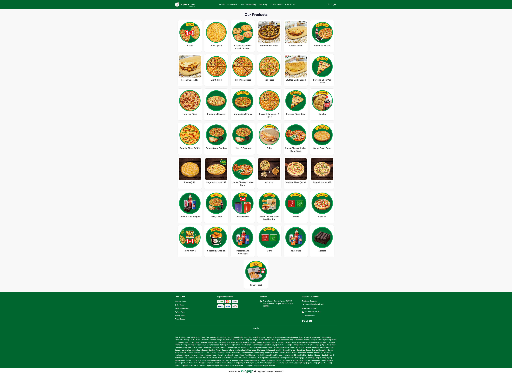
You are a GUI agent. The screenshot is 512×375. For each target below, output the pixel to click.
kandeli (278, 350)
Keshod (315, 350)
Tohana (281, 363)
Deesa (274, 342)
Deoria (307, 342)
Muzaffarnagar (276, 355)
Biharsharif (298, 340)
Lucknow (219, 353)
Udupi (303, 363)
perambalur (274, 358)
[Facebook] (303, 321)
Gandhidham (246, 345)
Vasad (196, 365)
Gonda (300, 345)
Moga (214, 355)
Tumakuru (289, 363)
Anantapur (277, 337)
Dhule (190, 345)
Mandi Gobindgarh (299, 353)
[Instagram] (307, 321)
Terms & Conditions (182, 308)
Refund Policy (180, 312)
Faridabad (215, 345)
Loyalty (256, 328)
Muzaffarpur (288, 355)
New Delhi (207, 358)
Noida (214, 358)
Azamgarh (316, 337)
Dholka (177, 345)
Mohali (220, 355)
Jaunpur (225, 350)
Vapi (183, 365)
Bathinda (205, 340)
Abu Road (191, 337)
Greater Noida (180, 347)
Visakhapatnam (223, 365)
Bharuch (245, 340)
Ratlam (235, 360)
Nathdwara (179, 358)
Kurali (213, 353)
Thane (275, 363)
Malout (275, 353)
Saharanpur (271, 360)
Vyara (246, 365)
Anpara (295, 337)
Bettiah (228, 340)
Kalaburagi (270, 350)
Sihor (191, 363)
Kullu (207, 353)
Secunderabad (327, 360)
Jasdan (212, 350)
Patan (245, 358)
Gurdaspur (198, 347)
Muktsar (252, 355)
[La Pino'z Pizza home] (195, 4)
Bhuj (291, 340)
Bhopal (274, 340)
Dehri (289, 342)
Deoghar (300, 342)
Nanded (324, 355)
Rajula (213, 360)
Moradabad (228, 355)
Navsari (199, 358)
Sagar (263, 360)
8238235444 (310, 315)
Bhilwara (267, 340)
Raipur (328, 358)
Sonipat (242, 363)
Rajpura (207, 360)
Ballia (329, 337)
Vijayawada (211, 365)
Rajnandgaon (198, 360)
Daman (259, 342)
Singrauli (210, 363)
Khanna (330, 350)
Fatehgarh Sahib (226, 345)
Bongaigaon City (181, 342)
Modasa (208, 355)
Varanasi (189, 365)
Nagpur (317, 355)
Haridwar (253, 347)
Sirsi (224, 363)
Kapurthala (301, 350)
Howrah (286, 347)
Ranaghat (221, 360)
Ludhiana (227, 353)
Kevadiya (322, 350)
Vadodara (327, 363)
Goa (288, 345)
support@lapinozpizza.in (314, 304)
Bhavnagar (253, 340)
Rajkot (188, 360)
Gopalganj (322, 345)
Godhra (294, 345)
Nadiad (310, 355)
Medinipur (179, 355)
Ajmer (230, 337)
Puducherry (308, 358)
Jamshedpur (203, 350)
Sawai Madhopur (313, 360)
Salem (279, 360)
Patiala (260, 358)
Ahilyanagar (211, 337)
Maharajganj (259, 353)
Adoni (198, 337)
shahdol (178, 363)
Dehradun (282, 342)
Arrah (301, 337)
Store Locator (233, 4)
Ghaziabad (281, 345)
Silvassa (202, 363)
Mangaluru (318, 353)
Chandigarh (212, 342)
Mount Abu (243, 355)
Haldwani (231, 347)
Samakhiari (287, 360)
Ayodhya (307, 337)
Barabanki (179, 340)
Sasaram (302, 360)
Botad (197, 342)
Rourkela (247, 360)
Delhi (294, 342)
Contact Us (290, 4)
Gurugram (207, 347)
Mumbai (260, 355)
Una (314, 363)
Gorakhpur (331, 345)
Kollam (197, 353)
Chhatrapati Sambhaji (234, 342)
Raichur (322, 358)
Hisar (270, 347)
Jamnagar (193, 350)
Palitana (229, 358)
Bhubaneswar (283, 340)
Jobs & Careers (276, 4)
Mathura (327, 353)
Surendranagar (266, 363)
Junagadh (253, 350)
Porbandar (290, 358)
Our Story (263, 4)
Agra (203, 337)
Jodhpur (238, 350)
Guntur (189, 347)
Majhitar (268, 353)
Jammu (185, 350)
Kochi (177, 353)
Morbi (236, 355)
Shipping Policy (180, 301)
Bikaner (306, 340)
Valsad (177, 365)
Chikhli (246, 342)
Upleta (319, 363)
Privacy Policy (180, 315)
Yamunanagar (262, 365)
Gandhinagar (258, 345)
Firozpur (237, 345)
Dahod (252, 342)
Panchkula (238, 358)
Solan (236, 363)
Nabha (303, 355)
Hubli (292, 347)
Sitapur (229, 363)
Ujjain (309, 363)
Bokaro (333, 340)
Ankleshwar (286, 337)
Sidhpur (185, 363)
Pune (316, 358)
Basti (192, 340)
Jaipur (322, 347)
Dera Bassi (315, 342)
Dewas (323, 342)
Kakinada (261, 350)
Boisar (327, 340)
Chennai (222, 342)
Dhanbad (330, 342)
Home (222, 4)
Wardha (253, 365)
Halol (238, 347)
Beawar (213, 340)
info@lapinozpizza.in (313, 311)
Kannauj (286, 350)
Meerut (186, 355)
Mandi (288, 353)
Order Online (179, 305)
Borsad (191, 342)
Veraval (202, 365)
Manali (282, 353)
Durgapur (206, 345)
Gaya (274, 345)
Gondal (307, 345)
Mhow (201, 355)
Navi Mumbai (190, 358)
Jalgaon (178, 350)
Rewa (241, 360)
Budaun (204, 342)
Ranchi (228, 360)
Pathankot (252, 358)
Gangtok (267, 345)
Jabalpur (315, 347)
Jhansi (231, 350)
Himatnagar (262, 347)
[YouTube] (310, 321)
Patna (266, 358)
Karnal (308, 350)
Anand (269, 337)
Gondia (314, 345)
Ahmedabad (222, 337)
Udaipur (297, 363)
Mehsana (194, 355)
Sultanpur (250, 363)
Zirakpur (272, 365)
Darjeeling (267, 342)
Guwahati (215, 347)
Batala (198, 340)
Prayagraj (299, 358)
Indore (308, 347)
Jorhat (245, 350)
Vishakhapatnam (236, 365)
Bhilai (261, 340)
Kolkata (190, 353)
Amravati (247, 337)
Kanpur (292, 350)
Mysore (297, 355)
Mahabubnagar (247, 353)
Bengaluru (221, 340)
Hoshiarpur (278, 347)
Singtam (218, 363)
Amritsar (262, 337)
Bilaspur (314, 340)
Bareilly (186, 340)
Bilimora (321, 340)
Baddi (323, 337)
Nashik (331, 355)
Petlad (282, 358)
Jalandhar (329, 347)
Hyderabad (300, 347)
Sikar (196, 363)
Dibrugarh (198, 345)
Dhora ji (184, 345)
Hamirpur (245, 347)
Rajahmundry (180, 360)
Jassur (218, 350)
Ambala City (238, 337)
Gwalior (223, 347)
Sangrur (295, 360)
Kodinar (183, 353)
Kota (202, 353)
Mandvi (310, 353)
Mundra (267, 355)
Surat (257, 363)
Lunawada (236, 353)
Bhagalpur (236, 340)
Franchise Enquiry (248, 4)
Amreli (255, 337)
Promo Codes (180, 319)
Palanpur (221, 358)
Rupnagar (256, 360)
